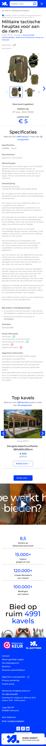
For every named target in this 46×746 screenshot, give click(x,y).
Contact (6, 656)
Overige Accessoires (33, 15)
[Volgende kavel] (44, 89)
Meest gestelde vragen (13, 659)
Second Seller (29, 35)
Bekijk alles (22, 478)
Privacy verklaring (10, 680)
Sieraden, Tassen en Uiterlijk (15, 15)
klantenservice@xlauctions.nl (16, 691)
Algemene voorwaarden (12, 158)
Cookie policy (8, 684)
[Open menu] (41, 4)
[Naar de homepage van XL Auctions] (5, 4)
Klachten (6, 666)
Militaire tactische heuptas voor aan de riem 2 (18, 17)
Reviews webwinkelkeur (13, 670)
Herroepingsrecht (10, 663)
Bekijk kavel (22, 463)
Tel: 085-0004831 (10, 694)
